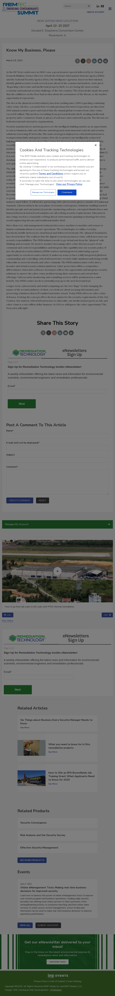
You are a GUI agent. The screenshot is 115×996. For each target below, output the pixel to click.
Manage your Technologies (43, 192)
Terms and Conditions (51, 173)
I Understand (67, 192)
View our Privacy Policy (69, 184)
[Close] (96, 145)
